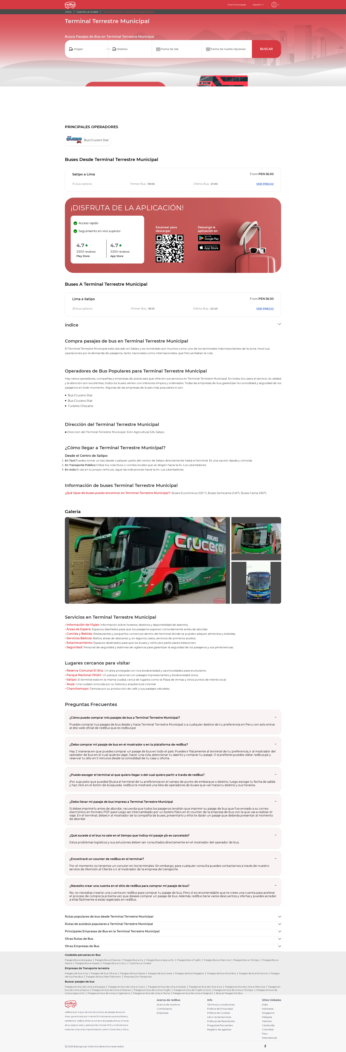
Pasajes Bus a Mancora (217, 960)
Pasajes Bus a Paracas (107, 960)
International (269, 1038)
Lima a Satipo (83, 299)
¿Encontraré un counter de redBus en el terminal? (106, 859)
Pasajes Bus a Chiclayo (246, 960)
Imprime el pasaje (236, 4)
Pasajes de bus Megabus (189, 973)
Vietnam (267, 1021)
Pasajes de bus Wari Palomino (103, 976)
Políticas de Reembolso (221, 1021)
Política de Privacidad (220, 1009)
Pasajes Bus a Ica (133, 960)
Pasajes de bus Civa (76, 973)
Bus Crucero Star (80, 395)
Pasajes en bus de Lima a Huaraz (167, 986)
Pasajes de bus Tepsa (132, 973)
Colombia (268, 1029)
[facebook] (265, 1046)
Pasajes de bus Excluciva (253, 973)
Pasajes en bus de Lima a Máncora (245, 986)
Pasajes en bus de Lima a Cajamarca (109, 993)
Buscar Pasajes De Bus (229, 993)
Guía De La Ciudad (140, 963)
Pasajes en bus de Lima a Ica (205, 986)
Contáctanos (164, 1009)
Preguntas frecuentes (220, 1025)
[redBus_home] (75, 4)
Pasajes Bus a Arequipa (78, 960)
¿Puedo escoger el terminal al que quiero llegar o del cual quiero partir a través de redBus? (137, 775)
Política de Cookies (218, 1013)
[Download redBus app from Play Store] (209, 240)
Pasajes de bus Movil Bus (221, 973)
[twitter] (272, 1046)
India (265, 1004)
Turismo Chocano (80, 406)
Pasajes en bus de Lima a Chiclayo (233, 989)
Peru (265, 1034)
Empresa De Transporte (138, 976)
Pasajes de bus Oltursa (104, 973)
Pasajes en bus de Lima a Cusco (126, 986)
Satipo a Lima (83, 174)
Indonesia (267, 1009)
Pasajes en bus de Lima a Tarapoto (193, 993)
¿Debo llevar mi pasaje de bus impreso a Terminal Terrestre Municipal (121, 801)
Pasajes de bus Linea (160, 973)
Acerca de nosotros (168, 1004)
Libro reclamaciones (219, 1017)
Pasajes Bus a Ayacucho (160, 960)
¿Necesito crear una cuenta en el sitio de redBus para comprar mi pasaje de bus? (129, 886)
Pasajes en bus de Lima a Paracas (111, 989)
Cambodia (268, 1025)
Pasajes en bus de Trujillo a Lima (192, 989)
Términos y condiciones (221, 1004)
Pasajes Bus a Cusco (114, 963)
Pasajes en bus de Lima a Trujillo (152, 989)
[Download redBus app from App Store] (209, 249)
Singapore (268, 1013)
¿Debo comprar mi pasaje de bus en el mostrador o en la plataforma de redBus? (128, 744)
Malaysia (267, 1017)
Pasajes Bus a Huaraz (87, 963)
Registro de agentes (219, 1029)
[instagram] (277, 1046)
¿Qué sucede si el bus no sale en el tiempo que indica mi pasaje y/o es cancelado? (129, 835)
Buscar (266, 49)
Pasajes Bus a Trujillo (189, 960)
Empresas (162, 1013)
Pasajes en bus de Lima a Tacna (151, 993)
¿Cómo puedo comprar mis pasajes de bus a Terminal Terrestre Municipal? (124, 717)
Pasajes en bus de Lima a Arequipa (85, 986)
